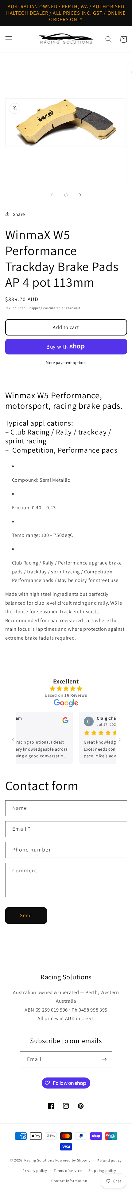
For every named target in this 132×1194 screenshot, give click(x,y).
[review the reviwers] (59, 722)
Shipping (35, 308)
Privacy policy (34, 1170)
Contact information (69, 1180)
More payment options (66, 362)
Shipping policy (102, 1170)
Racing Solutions (39, 1160)
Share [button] (19, 214)
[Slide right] (80, 194)
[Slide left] (52, 194)
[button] (8, 39)
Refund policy (109, 1160)
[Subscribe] (104, 1059)
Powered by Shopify (73, 1160)
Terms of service (68, 1170)
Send (26, 915)
